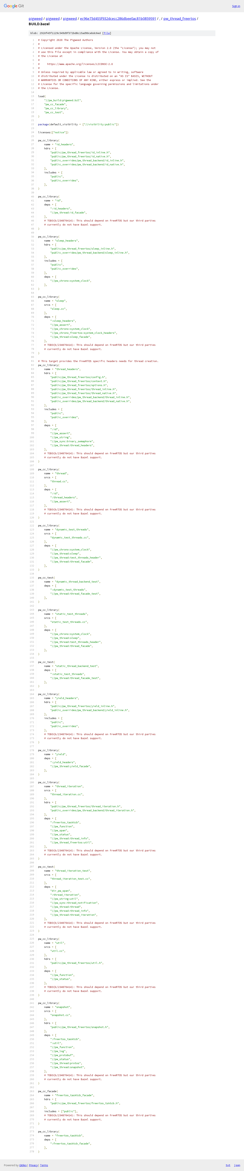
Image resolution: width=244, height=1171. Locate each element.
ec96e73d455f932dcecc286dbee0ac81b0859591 (118, 18)
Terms (44, 1165)
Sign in (236, 6)
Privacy (33, 1165)
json (237, 1165)
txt (228, 1165)
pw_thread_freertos (179, 18)
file (107, 33)
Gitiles (23, 1165)
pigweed (36, 18)
